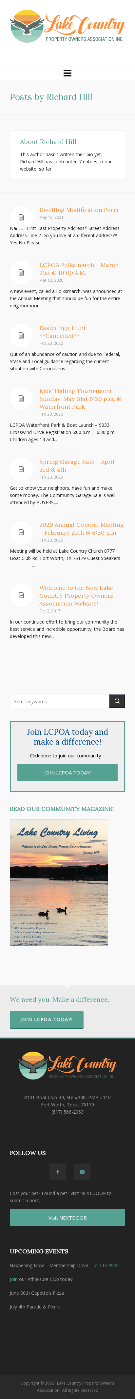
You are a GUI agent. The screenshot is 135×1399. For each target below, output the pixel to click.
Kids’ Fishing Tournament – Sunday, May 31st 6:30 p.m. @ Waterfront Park (80, 398)
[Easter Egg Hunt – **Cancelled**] (21, 335)
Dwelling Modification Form (79, 210)
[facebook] (57, 1171)
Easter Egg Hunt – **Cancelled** (65, 331)
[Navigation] (67, 73)
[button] (117, 701)
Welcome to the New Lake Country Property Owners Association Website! (76, 595)
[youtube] (82, 1171)
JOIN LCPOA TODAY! (67, 772)
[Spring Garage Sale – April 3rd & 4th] (21, 469)
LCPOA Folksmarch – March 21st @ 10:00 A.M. (79, 269)
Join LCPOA (105, 1265)
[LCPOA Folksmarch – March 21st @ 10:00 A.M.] (21, 272)
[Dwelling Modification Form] (21, 217)
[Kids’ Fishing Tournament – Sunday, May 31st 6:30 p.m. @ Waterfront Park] (21, 398)
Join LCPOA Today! (46, 1019)
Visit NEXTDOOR (67, 1217)
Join (14, 1279)
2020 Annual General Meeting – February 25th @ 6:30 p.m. (81, 528)
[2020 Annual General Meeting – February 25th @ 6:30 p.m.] (21, 532)
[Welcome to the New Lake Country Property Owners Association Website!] (21, 595)
